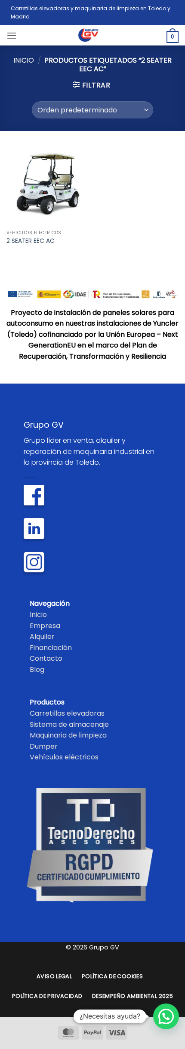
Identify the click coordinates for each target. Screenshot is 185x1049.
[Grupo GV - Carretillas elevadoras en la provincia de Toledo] (92, 35)
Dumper (44, 746)
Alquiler (42, 636)
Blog (37, 669)
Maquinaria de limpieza (68, 735)
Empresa (45, 626)
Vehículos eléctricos (64, 757)
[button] (11, 35)
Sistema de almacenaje (69, 724)
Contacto (46, 658)
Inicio (23, 60)
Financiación (51, 648)
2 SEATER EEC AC (30, 241)
